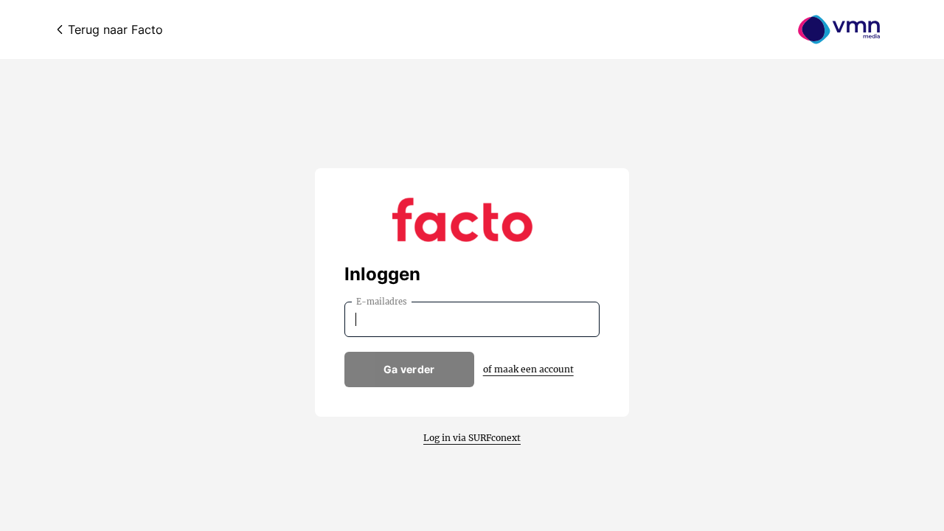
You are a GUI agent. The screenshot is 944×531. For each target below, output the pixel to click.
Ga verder (409, 369)
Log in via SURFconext (472, 437)
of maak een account (528, 369)
